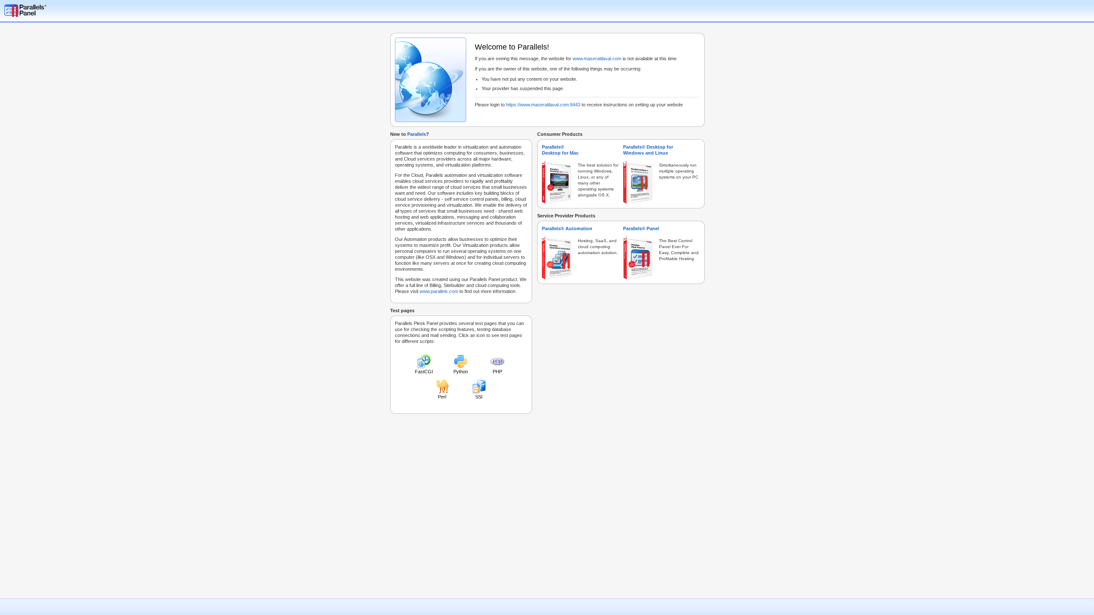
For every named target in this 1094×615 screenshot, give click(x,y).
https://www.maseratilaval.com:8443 (543, 104)
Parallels (416, 134)
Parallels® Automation (567, 228)
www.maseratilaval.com (597, 58)
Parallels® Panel (641, 228)
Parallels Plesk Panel (49, 10)
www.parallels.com (439, 291)
